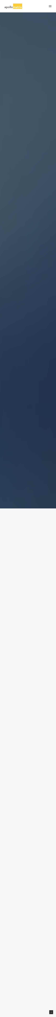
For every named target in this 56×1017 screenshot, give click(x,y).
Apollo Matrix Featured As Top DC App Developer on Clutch (26, 576)
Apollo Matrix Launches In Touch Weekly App (25, 882)
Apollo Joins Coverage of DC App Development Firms (25, 653)
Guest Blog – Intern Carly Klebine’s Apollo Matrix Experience (26, 805)
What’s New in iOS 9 (19, 729)
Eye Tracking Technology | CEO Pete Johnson (27, 960)
